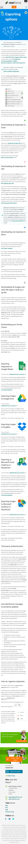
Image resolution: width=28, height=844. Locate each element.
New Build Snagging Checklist (16, 840)
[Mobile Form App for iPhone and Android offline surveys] (14, 3)
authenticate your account (17, 374)
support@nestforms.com (15, 797)
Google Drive (16, 59)
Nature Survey (22, 825)
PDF (10, 57)
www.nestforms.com (14, 799)
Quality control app (19, 831)
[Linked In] (9, 819)
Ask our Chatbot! (21, 741)
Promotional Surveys (6, 827)
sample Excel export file (14, 143)
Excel (7, 57)
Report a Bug (11, 775)
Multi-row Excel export (7, 157)
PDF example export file (7, 183)
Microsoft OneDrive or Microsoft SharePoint (13, 63)
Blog (6, 805)
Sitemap (17, 842)
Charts (25, 57)
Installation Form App (9, 838)
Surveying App (17, 833)
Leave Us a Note (15, 771)
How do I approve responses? (11, 71)
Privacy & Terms (9, 812)
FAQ (6, 807)
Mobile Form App (15, 825)
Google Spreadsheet (6, 61)
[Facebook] (6, 819)
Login (14, 7)
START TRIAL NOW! (15, 759)
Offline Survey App (8, 834)
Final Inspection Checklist (17, 834)
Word (12, 57)
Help (6, 809)
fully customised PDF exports (9, 203)
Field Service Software (19, 838)
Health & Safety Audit (10, 831)
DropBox (15, 61)
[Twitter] (13, 819)
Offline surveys (10, 833)
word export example (6, 248)
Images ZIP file (19, 57)
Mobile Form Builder (6, 825)
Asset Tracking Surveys (17, 827)
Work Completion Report (14, 836)
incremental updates (6, 390)
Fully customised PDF (17, 221)
